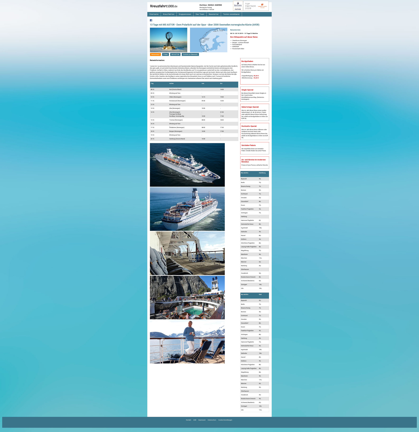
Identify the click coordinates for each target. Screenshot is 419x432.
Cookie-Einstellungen (225, 420)
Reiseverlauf (155, 54)
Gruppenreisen (185, 14)
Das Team (200, 14)
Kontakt (188, 420)
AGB (194, 420)
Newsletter (214, 14)
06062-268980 (215, 5)
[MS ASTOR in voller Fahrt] (187, 186)
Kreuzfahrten (168, 14)
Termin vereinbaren (231, 14)
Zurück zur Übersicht (190, 54)
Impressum (202, 420)
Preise (165, 54)
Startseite (154, 14)
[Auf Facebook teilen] (151, 21)
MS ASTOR (175, 54)
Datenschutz (212, 420)
